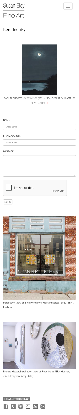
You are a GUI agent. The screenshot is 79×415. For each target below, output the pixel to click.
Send (7, 202)
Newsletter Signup (16, 399)
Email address (12, 136)
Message (8, 151)
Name (6, 120)
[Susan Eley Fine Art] (15, 9)
